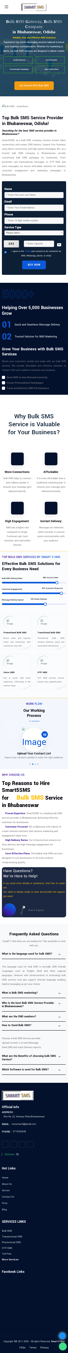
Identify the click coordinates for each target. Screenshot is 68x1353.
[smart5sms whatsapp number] (63, 1346)
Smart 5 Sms (58, 1341)
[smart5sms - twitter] (13, 1144)
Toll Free (6, 1254)
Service (6, 1190)
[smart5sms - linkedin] (31, 1144)
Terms (28, 251)
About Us (7, 1184)
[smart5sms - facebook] (5, 1144)
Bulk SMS (7, 1231)
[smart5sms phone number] (62, 1336)
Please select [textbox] (13, 233)
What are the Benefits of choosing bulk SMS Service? (29, 1057)
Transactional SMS (12, 1236)
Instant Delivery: (51, 521)
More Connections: (17, 472)
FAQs (22, 1347)
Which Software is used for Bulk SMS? (25, 1069)
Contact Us (8, 1197)
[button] (30, 764)
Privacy (44, 1347)
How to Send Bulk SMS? (16, 1025)
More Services (10, 1259)
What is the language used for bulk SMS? (27, 954)
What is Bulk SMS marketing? (20, 993)
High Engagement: (17, 521)
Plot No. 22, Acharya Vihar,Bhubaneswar (24, 1116)
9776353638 (19, 1131)
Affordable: (51, 472)
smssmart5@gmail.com (24, 1124)
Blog (4, 1209)
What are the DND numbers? (19, 1016)
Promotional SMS (11, 1242)
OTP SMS (7, 1248)
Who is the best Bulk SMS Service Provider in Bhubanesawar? (28, 1004)
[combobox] (34, 232)
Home (5, 1177)
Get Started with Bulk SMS (34, 85)
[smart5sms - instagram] (22, 1144)
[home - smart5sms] (34, 7)
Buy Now (34, 265)
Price (4, 1203)
